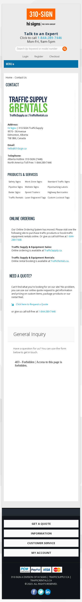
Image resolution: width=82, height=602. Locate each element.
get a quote (41, 524)
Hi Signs (12, 128)
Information (41, 533)
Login (25, 56)
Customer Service (41, 543)
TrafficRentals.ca (59, 261)
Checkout (54, 56)
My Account (41, 553)
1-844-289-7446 (50, 37)
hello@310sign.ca (17, 148)
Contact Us (21, 77)
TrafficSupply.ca (53, 250)
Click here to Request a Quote (32, 304)
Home (9, 77)
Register (39, 56)
